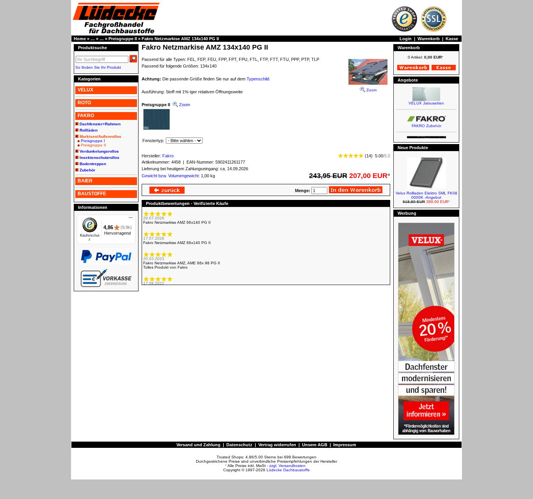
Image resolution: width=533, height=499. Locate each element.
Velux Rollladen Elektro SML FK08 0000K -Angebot (426, 195)
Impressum (344, 444)
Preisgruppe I (93, 141)
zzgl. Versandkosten (287, 465)
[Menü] (130, 219)
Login (406, 38)
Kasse (452, 38)
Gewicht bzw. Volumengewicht (170, 175)
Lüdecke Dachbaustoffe (288, 470)
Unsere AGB (314, 444)
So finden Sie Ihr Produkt (98, 67)
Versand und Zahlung (198, 444)
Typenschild (258, 79)
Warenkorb (429, 38)
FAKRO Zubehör (426, 123)
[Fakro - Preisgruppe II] (172, 129)
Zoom (371, 90)
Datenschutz (239, 444)
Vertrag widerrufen (277, 444)
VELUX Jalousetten (426, 100)
